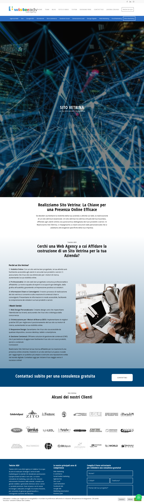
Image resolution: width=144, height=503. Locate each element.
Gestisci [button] (121, 499)
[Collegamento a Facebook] (127, 1)
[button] (139, 497)
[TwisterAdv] (27, 9)
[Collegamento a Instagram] (133, 1)
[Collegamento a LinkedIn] (130, 1)
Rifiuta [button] (130, 499)
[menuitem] (40, 9)
